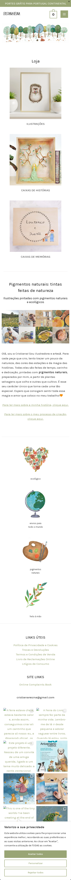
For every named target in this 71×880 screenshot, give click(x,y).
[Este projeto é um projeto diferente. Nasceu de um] (19, 756)
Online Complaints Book (35, 684)
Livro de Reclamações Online (35, 659)
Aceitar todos (35, 854)
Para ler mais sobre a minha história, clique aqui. (35, 405)
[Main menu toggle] (64, 14)
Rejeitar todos (35, 872)
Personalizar (35, 863)
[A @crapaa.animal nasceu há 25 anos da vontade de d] (52, 756)
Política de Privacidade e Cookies (35, 645)
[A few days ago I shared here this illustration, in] (19, 788)
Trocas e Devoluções (35, 649)
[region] (35, 850)
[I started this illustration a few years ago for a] (52, 788)
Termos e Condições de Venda (35, 654)
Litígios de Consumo (35, 663)
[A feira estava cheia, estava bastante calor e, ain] (19, 723)
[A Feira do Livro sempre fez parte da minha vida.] (52, 723)
